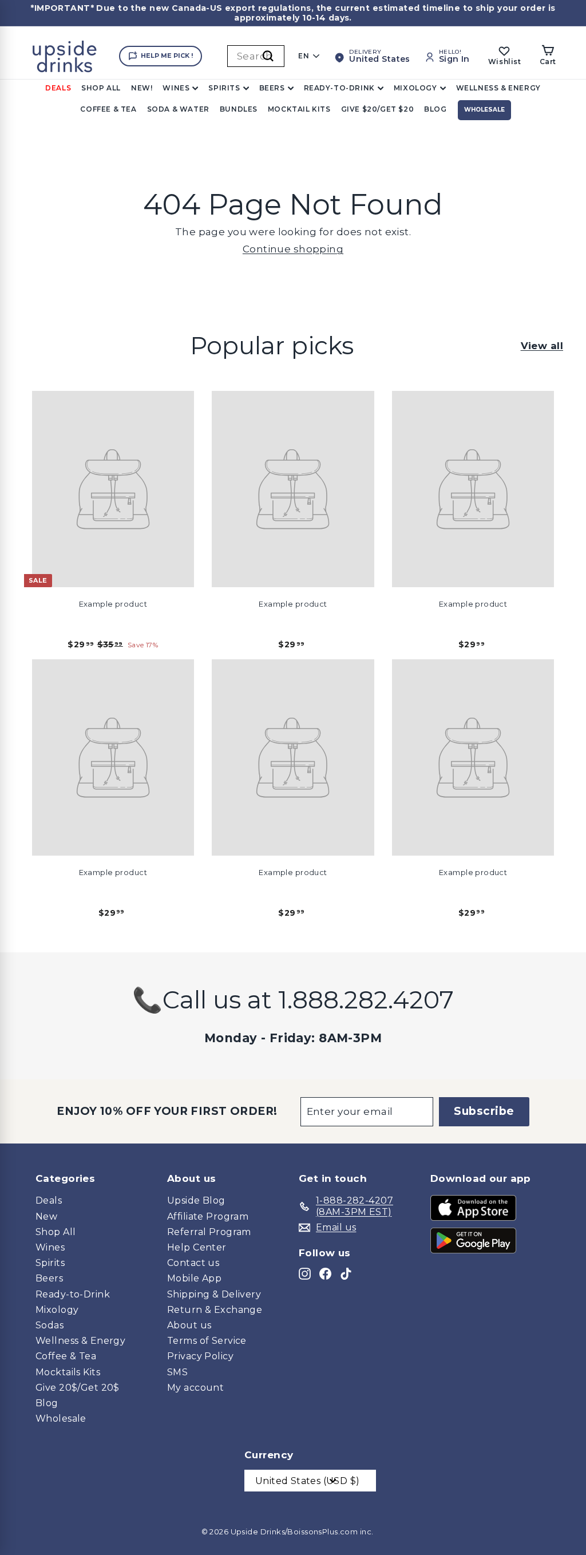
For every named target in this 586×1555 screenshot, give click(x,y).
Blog (435, 109)
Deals (58, 88)
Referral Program (209, 1231)
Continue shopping (293, 249)
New (46, 1216)
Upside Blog (196, 1200)
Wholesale (484, 109)
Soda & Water (178, 109)
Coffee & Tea (108, 109)
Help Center (197, 1247)
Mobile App (194, 1278)
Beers (272, 88)
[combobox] (255, 56)
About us (189, 1325)
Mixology (415, 88)
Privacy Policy (200, 1356)
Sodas (49, 1325)
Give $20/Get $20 (377, 109)
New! (141, 88)
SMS (177, 1372)
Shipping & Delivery (214, 1294)
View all (542, 345)
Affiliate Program (207, 1216)
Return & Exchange (214, 1309)
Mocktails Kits (67, 1372)
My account (195, 1387)
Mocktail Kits (299, 109)
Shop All (101, 88)
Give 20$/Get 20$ (77, 1387)
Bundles (239, 109)
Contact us (193, 1262)
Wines (176, 88)
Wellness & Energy (498, 88)
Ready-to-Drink (339, 88)
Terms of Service (207, 1340)
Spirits (224, 88)
